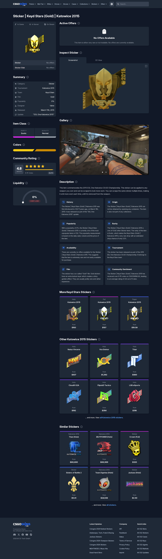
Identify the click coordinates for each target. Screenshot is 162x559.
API (120, 529)
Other (103, 4)
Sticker (51, 84)
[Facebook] (24, 535)
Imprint (121, 553)
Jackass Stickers (96, 537)
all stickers (111, 505)
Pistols (31, 4)
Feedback (123, 533)
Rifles (49, 4)
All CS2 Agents (142, 545)
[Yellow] (23, 150)
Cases (74, 4)
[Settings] (112, 4)
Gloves (65, 4)
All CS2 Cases (142, 537)
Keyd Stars (50, 92)
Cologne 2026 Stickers (98, 545)
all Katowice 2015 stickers (111, 417)
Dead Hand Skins (96, 553)
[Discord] (15, 535)
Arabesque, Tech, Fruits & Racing (102, 533)
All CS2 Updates (143, 553)
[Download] (63, 171)
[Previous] (63, 149)
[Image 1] (102, 172)
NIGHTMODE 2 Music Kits (99, 549)
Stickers (94, 4)
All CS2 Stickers (143, 533)
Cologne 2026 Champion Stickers (102, 541)
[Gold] (45, 150)
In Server (35, 24)
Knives (57, 4)
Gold (52, 97)
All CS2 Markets (143, 549)
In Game (20, 24)
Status (121, 537)
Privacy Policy (124, 545)
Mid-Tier (40, 4)
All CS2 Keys (141, 541)
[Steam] (32, 535)
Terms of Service (125, 541)
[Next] (145, 149)
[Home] (21, 4)
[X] (20, 535)
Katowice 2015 (48, 88)
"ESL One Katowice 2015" (43, 114)
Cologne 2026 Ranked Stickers (101, 529)
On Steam (50, 24)
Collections (84, 4)
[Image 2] (106, 172)
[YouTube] (28, 535)
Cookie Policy (124, 549)
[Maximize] (146, 66)
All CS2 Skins (142, 529)
